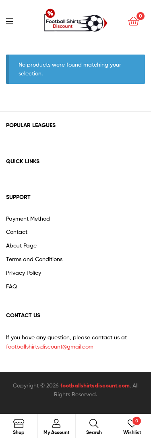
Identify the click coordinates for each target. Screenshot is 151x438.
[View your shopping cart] (133, 20)
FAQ (11, 286)
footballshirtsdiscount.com (95, 385)
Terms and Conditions (34, 259)
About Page (21, 245)
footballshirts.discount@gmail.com (49, 346)
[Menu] (14, 20)
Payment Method (28, 218)
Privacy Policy (23, 272)
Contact (16, 231)
